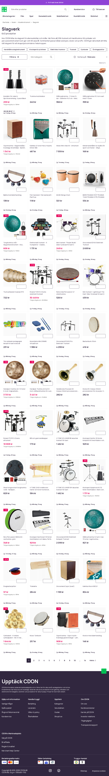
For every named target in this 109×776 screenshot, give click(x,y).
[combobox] (39, 9)
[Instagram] (50, 770)
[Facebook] (58, 770)
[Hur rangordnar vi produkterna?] (75, 57)
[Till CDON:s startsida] (4, 9)
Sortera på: (82, 57)
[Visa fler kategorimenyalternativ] (106, 16)
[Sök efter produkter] (65, 9)
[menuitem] (9, 16)
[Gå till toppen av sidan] (103, 671)
